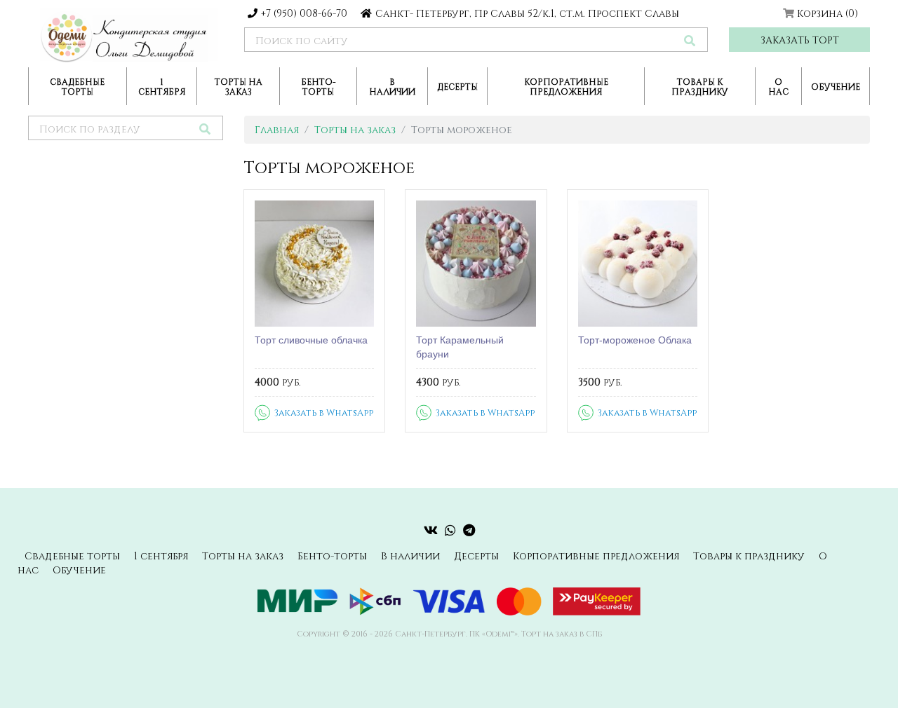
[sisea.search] (689, 40)
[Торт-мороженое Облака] (638, 263)
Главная (277, 129)
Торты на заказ (238, 86)
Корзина (827, 13)
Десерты (457, 86)
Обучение (835, 86)
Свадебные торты (77, 86)
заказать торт (799, 40)
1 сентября (161, 86)
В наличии (392, 86)
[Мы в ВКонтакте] (431, 530)
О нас (778, 86)
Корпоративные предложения (566, 86)
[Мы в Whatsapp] (450, 530)
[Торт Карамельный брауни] (476, 263)
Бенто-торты (318, 86)
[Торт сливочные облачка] (315, 263)
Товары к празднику (699, 86)
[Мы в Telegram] (469, 530)
